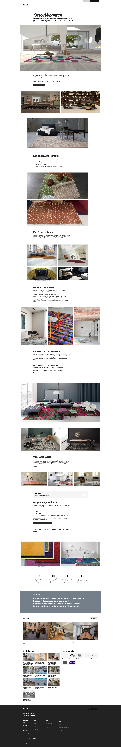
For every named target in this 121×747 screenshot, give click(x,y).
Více (84, 495)
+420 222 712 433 (30, 713)
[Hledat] (97, 708)
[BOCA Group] (25, 709)
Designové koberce (59, 598)
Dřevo (35, 723)
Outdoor (60, 730)
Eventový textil (49, 723)
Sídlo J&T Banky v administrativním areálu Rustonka (83, 640)
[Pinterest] (33, 738)
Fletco (70, 658)
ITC (62, 665)
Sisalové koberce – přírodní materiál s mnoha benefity (39, 663)
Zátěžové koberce (41, 606)
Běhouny (37, 601)
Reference (76, 4)
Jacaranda (71, 665)
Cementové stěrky (37, 729)
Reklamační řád (88, 4)
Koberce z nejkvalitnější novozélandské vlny (52, 676)
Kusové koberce (72, 603)
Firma (84, 4)
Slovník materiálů (26, 733)
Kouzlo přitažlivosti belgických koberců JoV (27, 700)
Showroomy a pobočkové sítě (64, 727)
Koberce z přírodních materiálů (66, 606)
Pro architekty (70, 4)
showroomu (67, 581)
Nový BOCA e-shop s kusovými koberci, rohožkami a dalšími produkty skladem (28, 663)
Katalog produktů (93, 708)
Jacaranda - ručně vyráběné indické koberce (27, 676)
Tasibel (92, 658)
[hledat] (97, 4)
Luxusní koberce (41, 598)
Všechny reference (94, 618)
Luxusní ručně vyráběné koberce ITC (27, 688)
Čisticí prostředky (49, 730)
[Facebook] (31, 738)
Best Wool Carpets (79, 658)
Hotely (60, 724)
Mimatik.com (33, 743)
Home (24, 718)
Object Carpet (63, 658)
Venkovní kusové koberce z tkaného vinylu (39, 688)
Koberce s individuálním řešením (48, 603)
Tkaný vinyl (36, 726)
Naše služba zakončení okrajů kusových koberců (42, 523)
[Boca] (25, 5)
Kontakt (93, 4)
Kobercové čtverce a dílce (55, 601)
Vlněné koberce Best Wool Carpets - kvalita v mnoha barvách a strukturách (52, 663)
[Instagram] (35, 738)
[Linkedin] (29, 738)
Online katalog (38, 493)
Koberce (25, 9)
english (80, 1)
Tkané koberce (77, 598)
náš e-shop (66, 80)
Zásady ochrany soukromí (94, 743)
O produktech (61, 4)
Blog (80, 4)
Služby (66, 4)
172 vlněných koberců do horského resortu (56, 640)
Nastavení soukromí (88, 743)
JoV (84, 658)
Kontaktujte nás (39, 581)
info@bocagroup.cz (30, 715)
